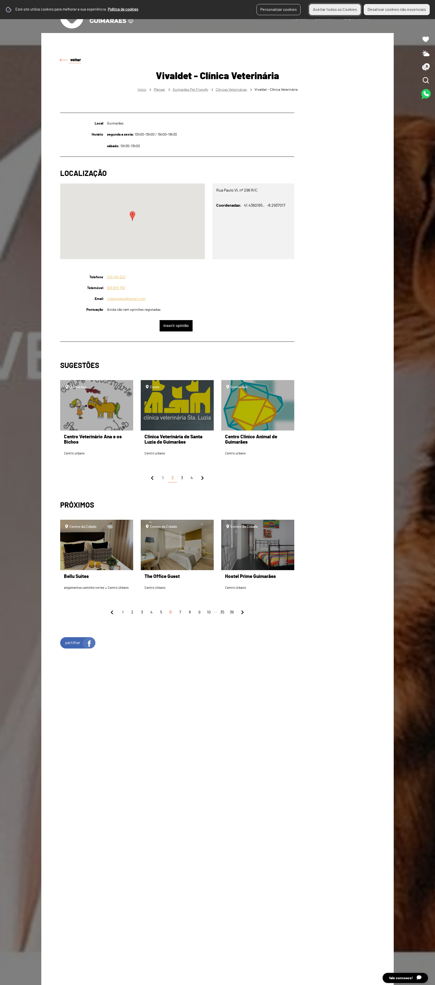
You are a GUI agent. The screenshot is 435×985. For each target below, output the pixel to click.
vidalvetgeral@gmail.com (126, 299)
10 (209, 612)
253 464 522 (116, 277)
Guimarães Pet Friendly (190, 89)
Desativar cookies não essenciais (397, 10)
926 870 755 (116, 288)
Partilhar (72, 643)
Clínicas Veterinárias (231, 89)
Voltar (75, 60)
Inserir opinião (176, 326)
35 (222, 612)
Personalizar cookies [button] (278, 10)
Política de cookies (123, 9)
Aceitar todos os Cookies (335, 10)
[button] (132, 216)
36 (232, 612)
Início (142, 89)
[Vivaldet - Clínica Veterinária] (217, 492)
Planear (159, 89)
